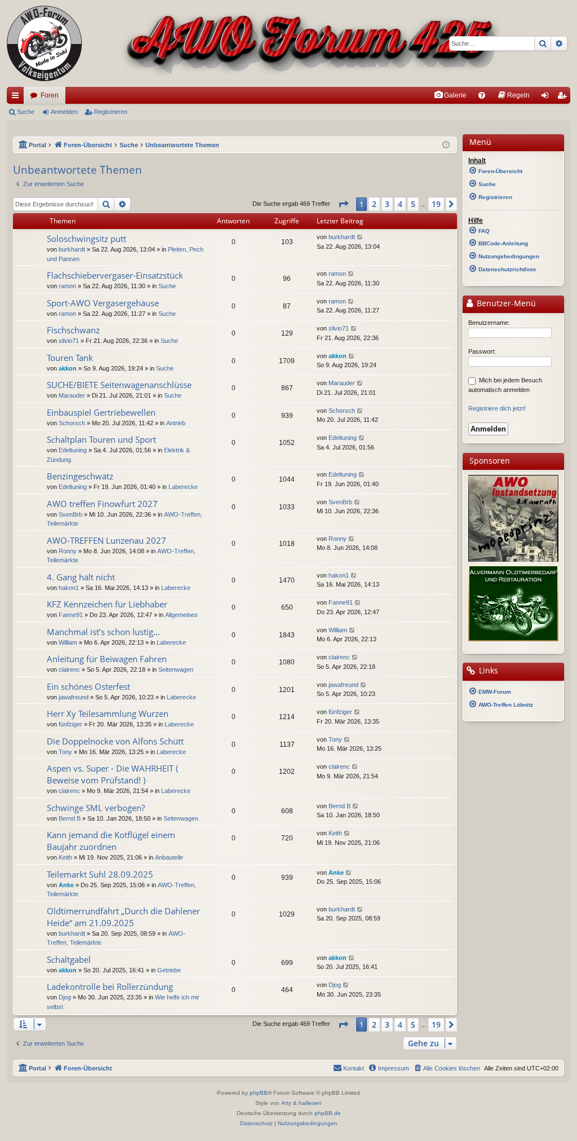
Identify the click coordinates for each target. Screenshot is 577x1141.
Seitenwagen (175, 669)
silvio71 (69, 340)
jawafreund (73, 697)
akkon (68, 368)
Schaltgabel (69, 959)
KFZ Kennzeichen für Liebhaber (107, 604)
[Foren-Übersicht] (255, 43)
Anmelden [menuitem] (547, 97)
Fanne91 (71, 614)
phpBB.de (327, 1113)
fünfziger (70, 724)
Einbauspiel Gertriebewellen (101, 412)
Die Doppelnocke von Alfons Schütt (115, 741)
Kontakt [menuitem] (353, 1068)
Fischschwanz (73, 330)
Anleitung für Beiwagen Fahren (107, 658)
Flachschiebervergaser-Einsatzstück (115, 275)
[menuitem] (450, 95)
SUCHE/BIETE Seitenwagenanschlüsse (119, 384)
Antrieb (175, 423)
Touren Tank (70, 357)
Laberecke (183, 486)
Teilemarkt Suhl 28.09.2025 (100, 874)
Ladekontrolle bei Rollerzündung (110, 986)
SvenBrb (70, 514)
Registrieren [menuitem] (564, 97)
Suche (25, 111)
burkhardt (72, 249)
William (68, 642)
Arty (286, 1103)
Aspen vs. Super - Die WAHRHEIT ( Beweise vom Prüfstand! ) (112, 774)
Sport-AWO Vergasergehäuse (103, 303)
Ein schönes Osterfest (88, 686)
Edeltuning (73, 450)
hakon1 (69, 587)
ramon (67, 286)
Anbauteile (169, 857)
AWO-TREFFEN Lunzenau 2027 (106, 540)
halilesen (310, 1103)
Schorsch (72, 423)
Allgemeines (181, 614)
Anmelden (64, 111)
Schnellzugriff (17, 97)
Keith (65, 857)
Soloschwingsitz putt (86, 238)
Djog (65, 997)
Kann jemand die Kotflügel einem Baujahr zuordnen (111, 840)
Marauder (72, 395)
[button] (343, 204)
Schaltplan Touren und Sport (101, 439)
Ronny (68, 551)
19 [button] (436, 204)
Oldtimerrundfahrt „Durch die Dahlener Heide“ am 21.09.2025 (123, 916)
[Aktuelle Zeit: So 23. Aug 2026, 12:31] (446, 145)
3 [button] (387, 204)
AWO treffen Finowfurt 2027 (102, 503)
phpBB (259, 1093)
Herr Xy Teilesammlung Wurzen (107, 713)
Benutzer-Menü (505, 303)
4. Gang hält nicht (81, 577)
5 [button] (413, 204)
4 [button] (400, 204)
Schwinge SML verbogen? (96, 807)
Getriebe (169, 970)
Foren (50, 95)
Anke (66, 885)
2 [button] (374, 204)
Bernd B (70, 818)
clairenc (69, 669)
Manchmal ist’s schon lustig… (103, 631)
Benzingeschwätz (80, 476)
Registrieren (110, 111)
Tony (65, 751)
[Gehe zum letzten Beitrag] (360, 237)
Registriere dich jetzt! (497, 408)
